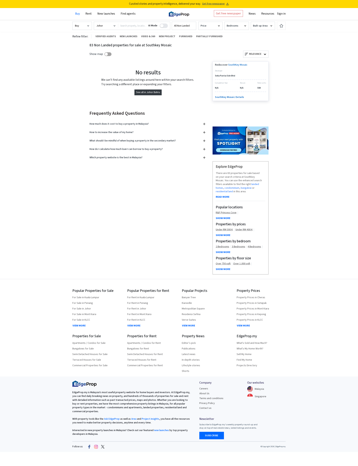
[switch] (108, 54)
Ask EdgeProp (112, 419)
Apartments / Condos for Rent (144, 343)
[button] (184, 26)
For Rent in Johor (136, 309)
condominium (231, 188)
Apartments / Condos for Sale (89, 343)
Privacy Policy (207, 403)
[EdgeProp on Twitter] (103, 447)
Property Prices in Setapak (252, 303)
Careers (203, 389)
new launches (161, 430)
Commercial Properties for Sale (90, 365)
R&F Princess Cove (226, 213)
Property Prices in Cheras (251, 297)
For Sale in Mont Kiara (84, 314)
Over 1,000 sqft (241, 264)
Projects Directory (247, 365)
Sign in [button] (281, 14)
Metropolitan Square (193, 309)
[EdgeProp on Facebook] (89, 447)
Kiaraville (187, 303)
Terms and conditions (211, 398)
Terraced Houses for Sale (86, 360)
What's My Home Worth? (250, 349)
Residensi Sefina (191, 314)
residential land (224, 191)
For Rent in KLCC (136, 320)
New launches (106, 14)
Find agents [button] (128, 14)
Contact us (205, 408)
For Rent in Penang (137, 303)
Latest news (188, 354)
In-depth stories (191, 360)
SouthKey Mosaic (237, 65)
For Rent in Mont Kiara (139, 314)
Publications (188, 349)
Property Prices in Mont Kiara (253, 309)
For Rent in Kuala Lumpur (140, 297)
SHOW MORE (223, 218)
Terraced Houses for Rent (141, 360)
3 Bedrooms (238, 247)
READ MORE (222, 197)
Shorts (185, 371)
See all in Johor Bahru (148, 92)
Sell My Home (244, 354)
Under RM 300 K (224, 230)
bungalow (246, 188)
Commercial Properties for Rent (145, 365)
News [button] (252, 14)
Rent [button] (88, 14)
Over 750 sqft (223, 264)
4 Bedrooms (254, 247)
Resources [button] (267, 14)
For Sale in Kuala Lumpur (85, 297)
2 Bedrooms (222, 247)
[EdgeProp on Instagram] (96, 447)
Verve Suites (189, 320)
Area (133, 419)
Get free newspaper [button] (228, 13)
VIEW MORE (79, 326)
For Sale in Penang (82, 303)
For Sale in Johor (81, 309)
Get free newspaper (213, 4)
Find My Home (244, 360)
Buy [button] (77, 14)
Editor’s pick (189, 343)
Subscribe (211, 435)
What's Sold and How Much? (252, 343)
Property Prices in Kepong (251, 314)
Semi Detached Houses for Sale (90, 354)
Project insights (150, 419)
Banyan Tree (189, 297)
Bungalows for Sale (83, 349)
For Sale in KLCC (81, 320)
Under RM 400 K (244, 230)
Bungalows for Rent (138, 349)
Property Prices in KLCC (250, 320)
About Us (204, 393)
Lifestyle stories (191, 365)
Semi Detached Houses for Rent (145, 354)
